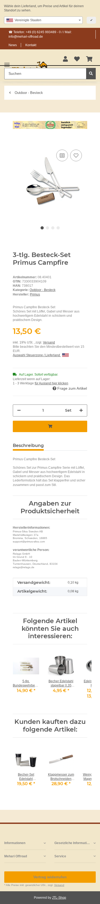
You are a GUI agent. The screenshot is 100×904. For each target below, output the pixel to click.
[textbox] (43, 20)
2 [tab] (47, 227)
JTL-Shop (59, 897)
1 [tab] (42, 227)
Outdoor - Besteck (42, 290)
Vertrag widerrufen (50, 877)
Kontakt (30, 45)
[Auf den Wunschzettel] (76, 155)
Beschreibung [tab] (28, 445)
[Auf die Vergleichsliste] (62, 155)
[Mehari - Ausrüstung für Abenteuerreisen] (30, 67)
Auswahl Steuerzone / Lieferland (37, 355)
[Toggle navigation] (7, 62)
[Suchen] (91, 73)
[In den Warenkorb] (17, 140)
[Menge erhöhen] (81, 410)
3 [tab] (52, 227)
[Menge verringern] (19, 410)
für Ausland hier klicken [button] (51, 383)
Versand (49, 342)
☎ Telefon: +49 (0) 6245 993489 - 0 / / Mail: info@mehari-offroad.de (40, 34)
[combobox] (43, 20)
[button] (65, 59)
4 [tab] (58, 227)
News (13, 45)
